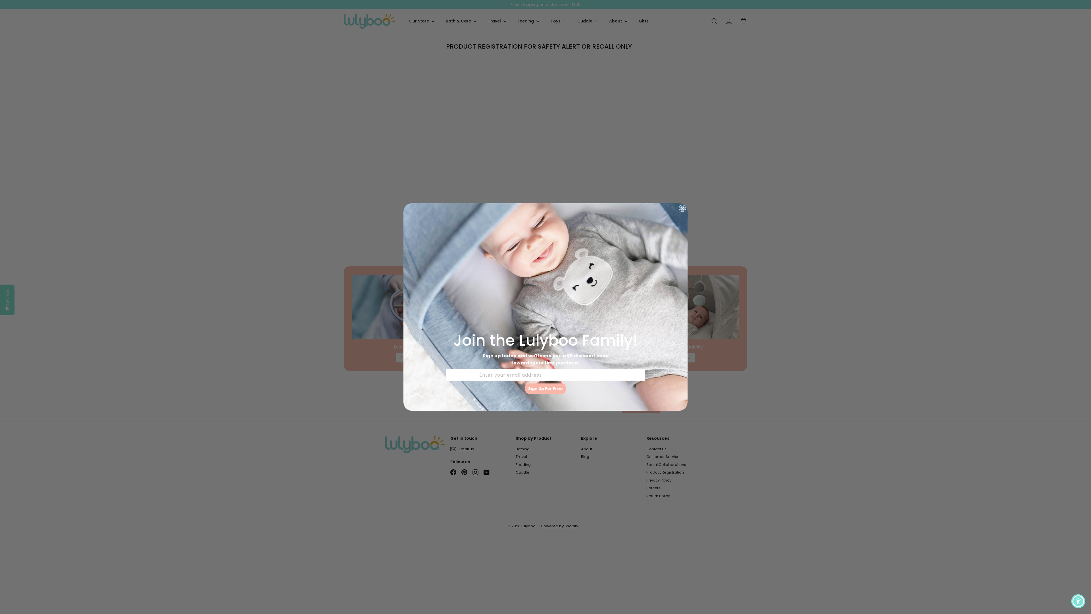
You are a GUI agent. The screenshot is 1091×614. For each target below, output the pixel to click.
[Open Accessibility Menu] (1078, 601)
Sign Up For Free (545, 388)
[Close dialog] (682, 208)
